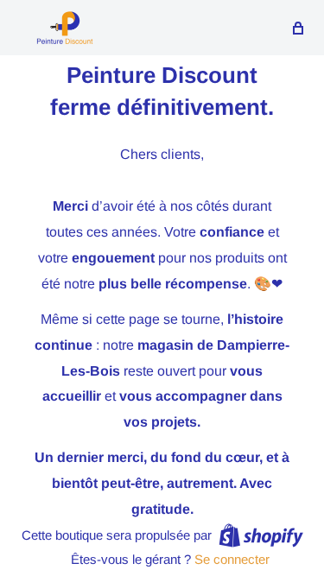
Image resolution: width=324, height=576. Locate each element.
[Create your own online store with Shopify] (261, 535)
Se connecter (232, 559)
